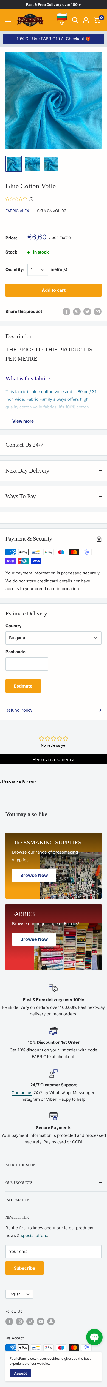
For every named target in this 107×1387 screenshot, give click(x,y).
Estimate (23, 686)
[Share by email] (98, 312)
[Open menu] (8, 20)
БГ (62, 19)
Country (13, 625)
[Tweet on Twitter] (87, 312)
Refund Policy (18, 710)
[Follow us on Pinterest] (30, 1321)
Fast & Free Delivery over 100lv (53, 4)
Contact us (22, 1092)
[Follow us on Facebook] (9, 1321)
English (15, 1294)
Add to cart (54, 290)
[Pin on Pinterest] (77, 312)
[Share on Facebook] (66, 312)
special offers (34, 1235)
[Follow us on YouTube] (40, 1321)
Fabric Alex (17, 210)
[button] (94, 1337)
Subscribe (24, 1268)
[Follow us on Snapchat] (51, 1321)
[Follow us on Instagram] (20, 1321)
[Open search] (75, 20)
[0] (97, 20)
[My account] (86, 20)
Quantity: (14, 269)
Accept (20, 1373)
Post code (15, 651)
